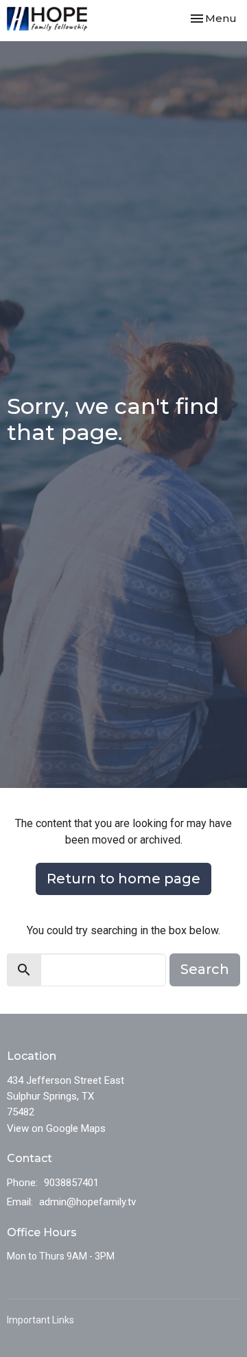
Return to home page (123, 878)
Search (204, 969)
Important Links (40, 1319)
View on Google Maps (56, 1128)
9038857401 (71, 1182)
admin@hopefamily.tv (87, 1202)
